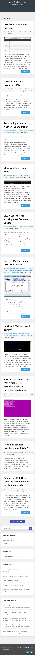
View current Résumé (9, 540)
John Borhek (8, 32)
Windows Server (14, 272)
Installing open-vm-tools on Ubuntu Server (15, 576)
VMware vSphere (24, 32)
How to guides (18, 130)
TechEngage (24, 647)
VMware (16, 32)
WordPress (6, 649)
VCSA (5, 335)
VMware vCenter (25, 335)
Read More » (25, 71)
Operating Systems (23, 333)
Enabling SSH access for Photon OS (13, 585)
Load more (18, 521)
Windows (17, 177)
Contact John (6, 543)
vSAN (20, 91)
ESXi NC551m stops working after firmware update (16, 219)
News (15, 394)
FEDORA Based (18, 268)
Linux (24, 268)
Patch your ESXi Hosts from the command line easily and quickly (16, 482)
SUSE (30, 333)
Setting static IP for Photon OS (12, 580)
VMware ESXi (23, 89)
